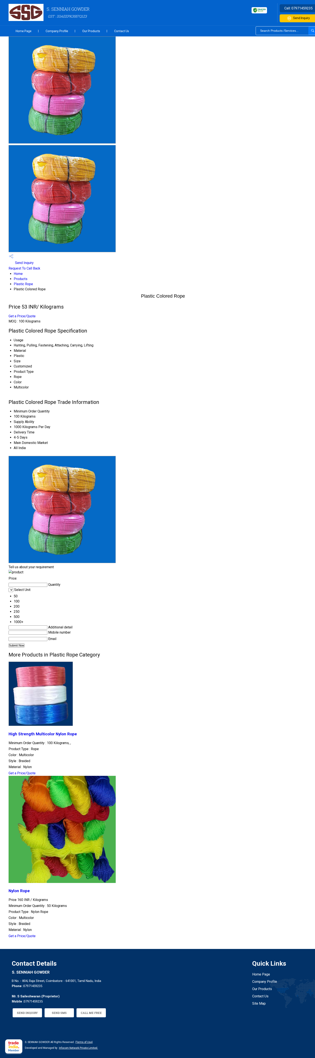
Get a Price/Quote (22, 316)
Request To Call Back (24, 268)
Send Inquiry (24, 263)
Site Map (259, 1003)
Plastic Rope (23, 284)
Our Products (91, 31)
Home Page (24, 31)
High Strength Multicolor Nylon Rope (43, 734)
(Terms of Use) (84, 1042)
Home (18, 274)
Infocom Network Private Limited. (78, 1047)
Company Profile (57, 31)
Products (20, 279)
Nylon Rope (19, 891)
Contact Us (121, 31)
